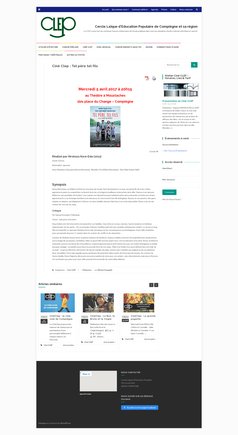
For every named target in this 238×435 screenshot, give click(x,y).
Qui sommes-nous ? (120, 9)
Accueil (105, 9)
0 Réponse (87, 270)
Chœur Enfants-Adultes (128, 47)
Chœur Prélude (70, 47)
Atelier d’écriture (48, 47)
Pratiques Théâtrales (51, 55)
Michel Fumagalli (105, 270)
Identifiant (167, 168)
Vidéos (173, 9)
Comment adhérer (140, 9)
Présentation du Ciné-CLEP (177, 101)
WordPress (65, 423)
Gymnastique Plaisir (168, 47)
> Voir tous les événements (174, 150)
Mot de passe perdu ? (171, 199)
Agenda (154, 9)
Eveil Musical (104, 47)
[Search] (194, 65)
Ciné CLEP (87, 47)
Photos (164, 9)
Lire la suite (68, 345)
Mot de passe (168, 179)
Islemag (41, 423)
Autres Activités (76, 55)
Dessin (149, 47)
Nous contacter (186, 9)
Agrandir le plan (85, 394)
